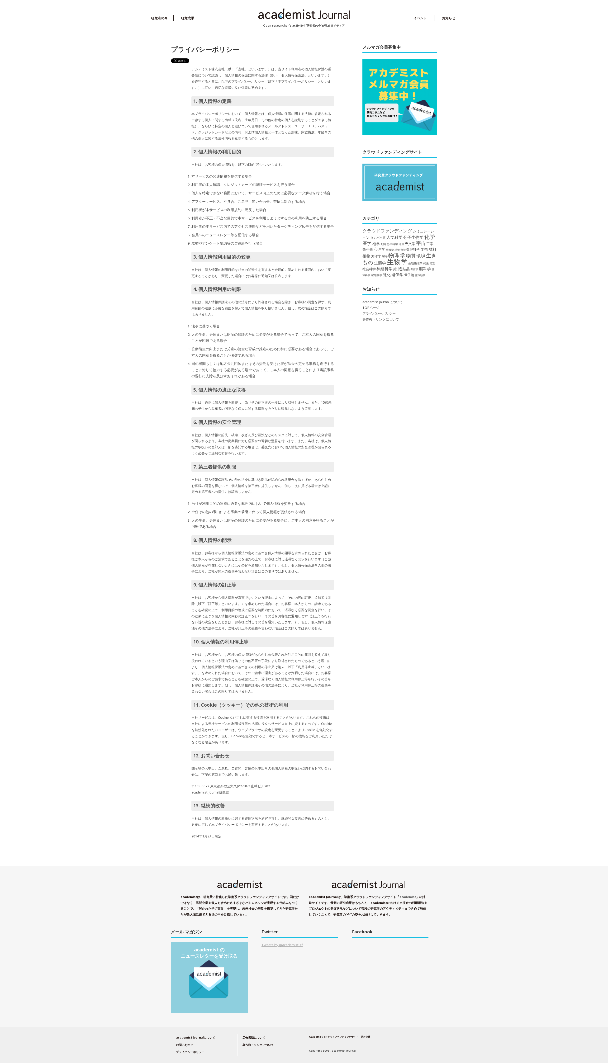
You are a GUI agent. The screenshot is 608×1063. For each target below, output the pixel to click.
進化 (387, 274)
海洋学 (376, 256)
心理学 (379, 249)
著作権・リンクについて (380, 319)
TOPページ (370, 308)
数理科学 (413, 249)
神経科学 (384, 268)
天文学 (410, 243)
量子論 (409, 275)
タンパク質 (378, 238)
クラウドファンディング (387, 231)
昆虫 (424, 249)
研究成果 (187, 18)
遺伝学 (397, 274)
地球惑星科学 (389, 244)
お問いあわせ (184, 1045)
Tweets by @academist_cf (282, 945)
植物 (366, 256)
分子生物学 (413, 237)
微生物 (367, 249)
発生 (426, 263)
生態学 (380, 262)
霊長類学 (420, 275)
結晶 (406, 268)
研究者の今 (159, 18)
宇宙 (421, 243)
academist (407, 897)
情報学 (390, 249)
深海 (385, 256)
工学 (429, 243)
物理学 (396, 255)
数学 (403, 249)
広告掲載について (253, 1037)
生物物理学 (415, 263)
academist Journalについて (382, 302)
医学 (366, 243)
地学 (376, 243)
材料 (432, 249)
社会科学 (369, 269)
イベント (420, 18)
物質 (411, 255)
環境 (420, 256)
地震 (401, 244)
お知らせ (448, 18)
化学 (429, 237)
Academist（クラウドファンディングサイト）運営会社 (339, 1036)
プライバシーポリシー (379, 313)
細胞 (397, 268)
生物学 (397, 261)
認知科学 (376, 275)
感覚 (397, 249)
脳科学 (425, 268)
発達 (432, 263)
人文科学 (394, 237)
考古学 (414, 269)
